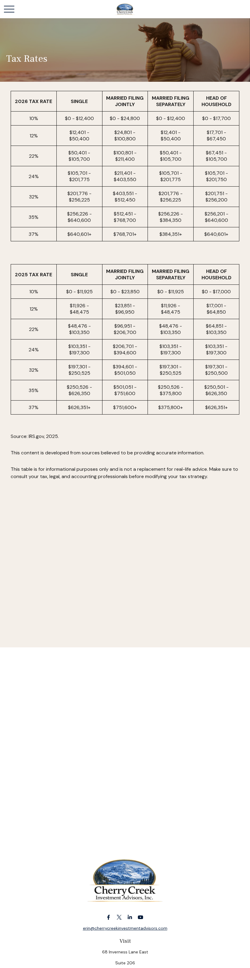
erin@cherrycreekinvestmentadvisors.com (125, 928)
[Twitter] (119, 917)
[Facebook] (108, 917)
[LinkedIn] (130, 917)
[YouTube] (140, 917)
